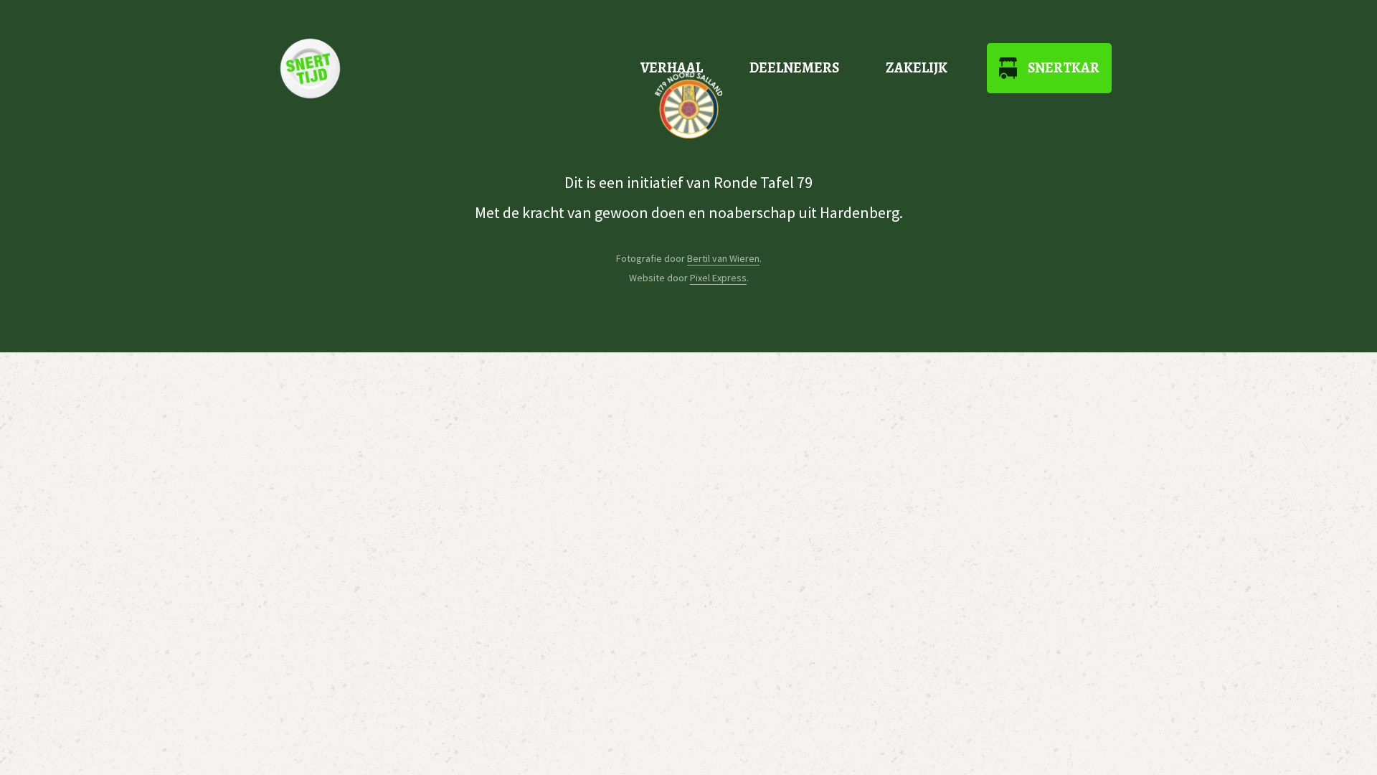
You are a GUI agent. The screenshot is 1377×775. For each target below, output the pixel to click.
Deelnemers (794, 68)
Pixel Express (718, 277)
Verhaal (671, 68)
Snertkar (1063, 68)
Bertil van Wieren (723, 258)
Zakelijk (916, 68)
